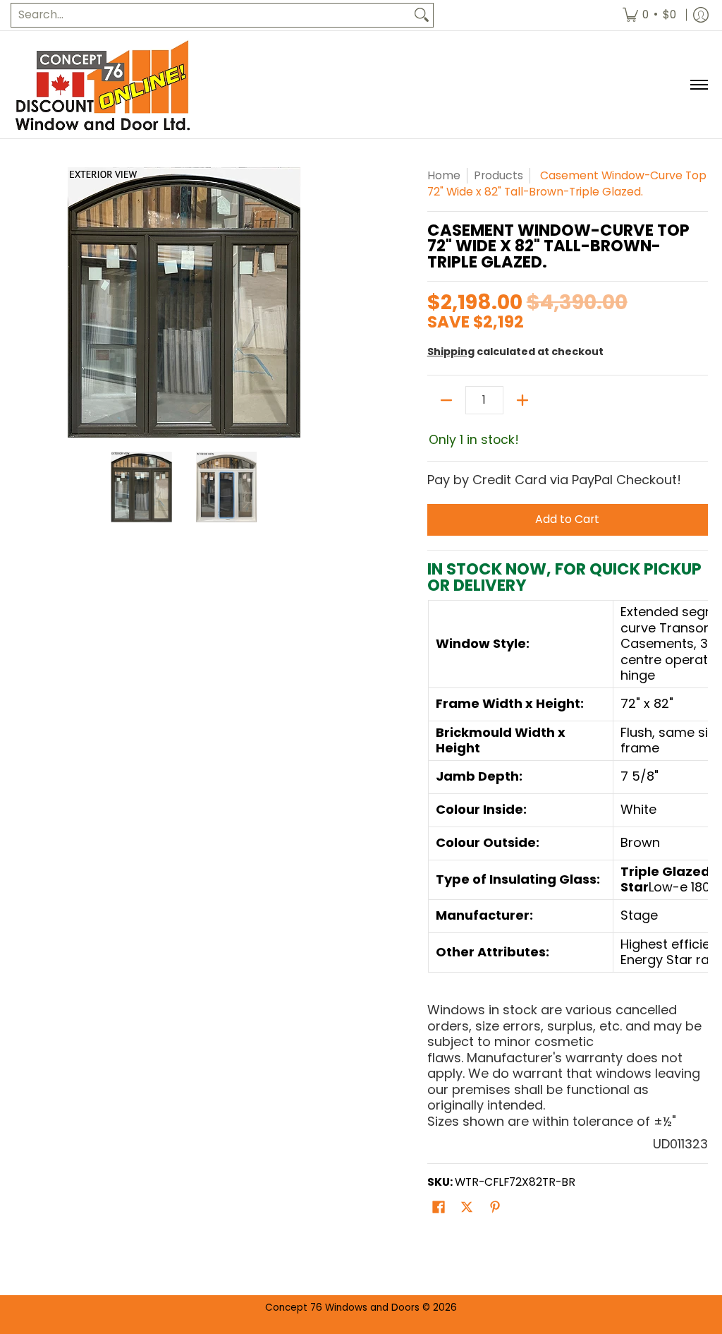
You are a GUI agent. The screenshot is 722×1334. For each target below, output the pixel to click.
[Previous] (23, 302)
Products (498, 175)
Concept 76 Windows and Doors (343, 1307)
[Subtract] (446, 400)
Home (443, 175)
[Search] (421, 15)
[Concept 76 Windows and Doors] (102, 84)
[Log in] (701, 15)
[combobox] (210, 15)
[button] (438, 1208)
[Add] (522, 400)
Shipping (451, 351)
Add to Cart (567, 519)
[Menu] (698, 84)
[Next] (344, 302)
